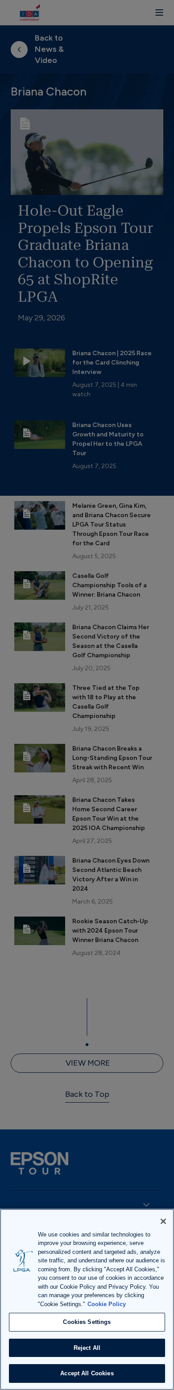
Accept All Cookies (86, 1373)
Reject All (87, 1347)
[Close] (163, 1221)
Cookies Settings (87, 1322)
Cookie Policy (106, 1304)
